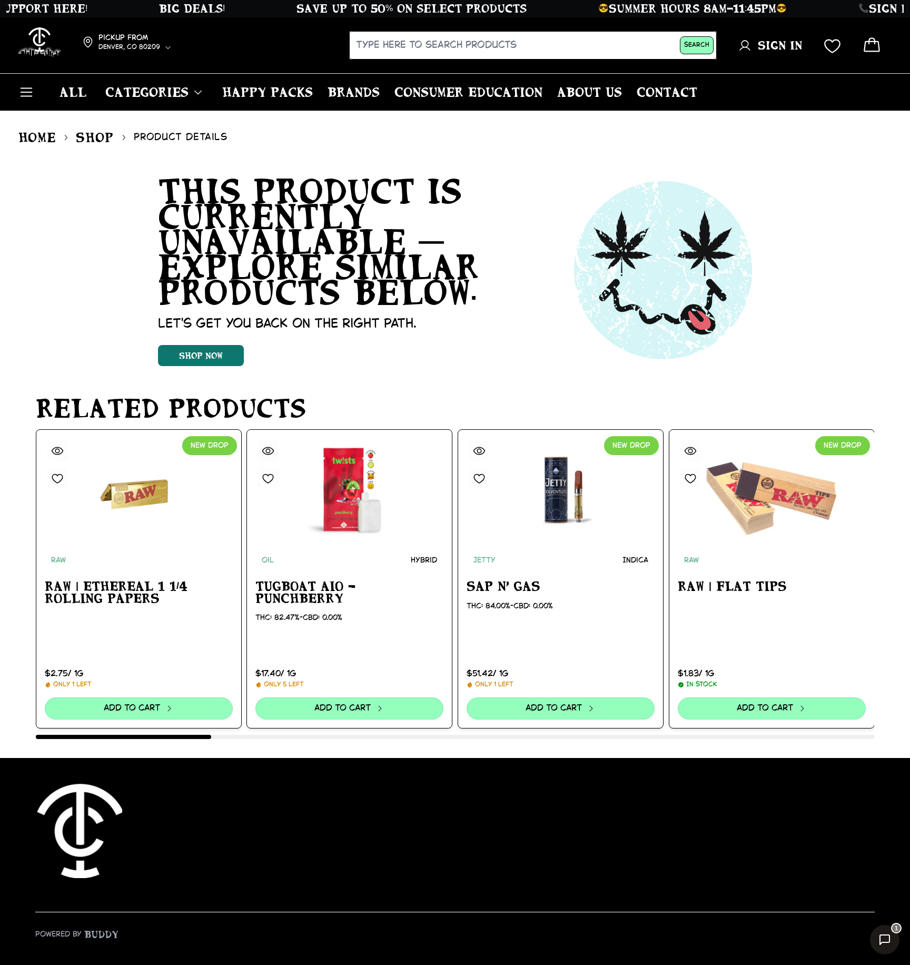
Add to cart (132, 708)
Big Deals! (177, 8)
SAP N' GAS (503, 586)
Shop (95, 137)
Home (37, 137)
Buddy (101, 934)
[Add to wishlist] (57, 478)
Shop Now (201, 355)
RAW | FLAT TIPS (732, 586)
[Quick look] (57, 450)
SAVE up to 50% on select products (397, 8)
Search (696, 45)
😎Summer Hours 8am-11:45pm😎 (677, 8)
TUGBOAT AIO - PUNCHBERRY (305, 592)
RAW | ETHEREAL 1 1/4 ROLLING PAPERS (116, 592)
